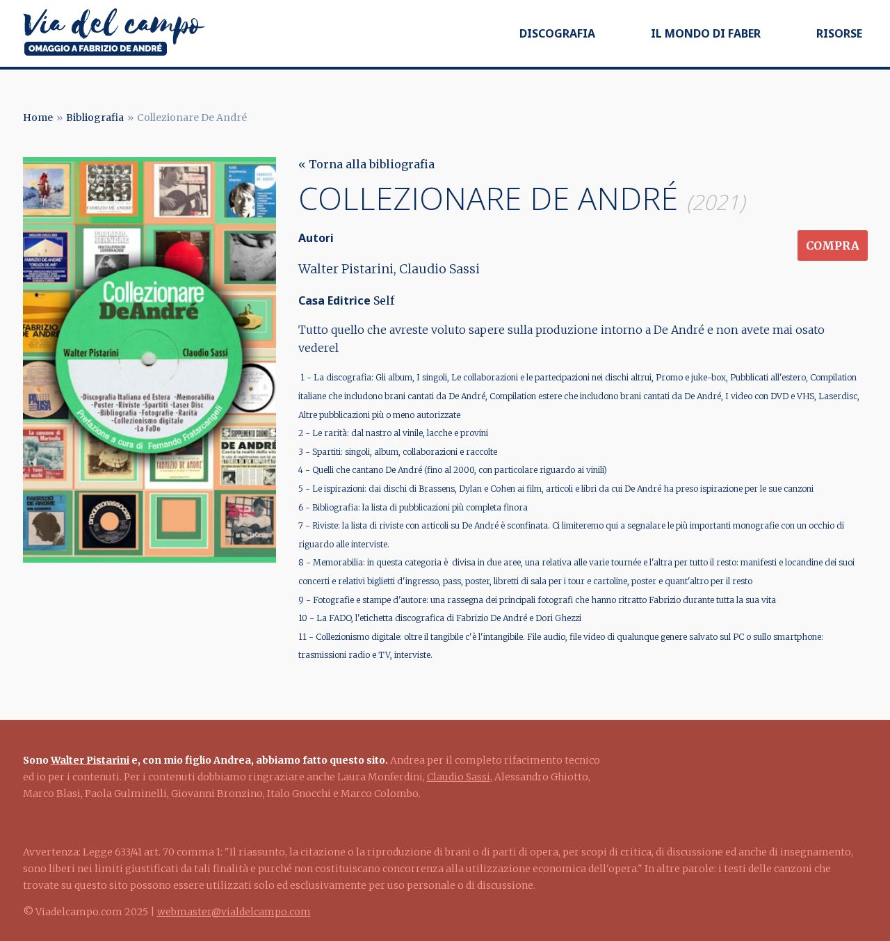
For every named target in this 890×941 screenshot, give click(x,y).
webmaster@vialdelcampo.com (234, 912)
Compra (832, 245)
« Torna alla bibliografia (366, 164)
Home (38, 117)
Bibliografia (95, 117)
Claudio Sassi (458, 777)
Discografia (557, 33)
